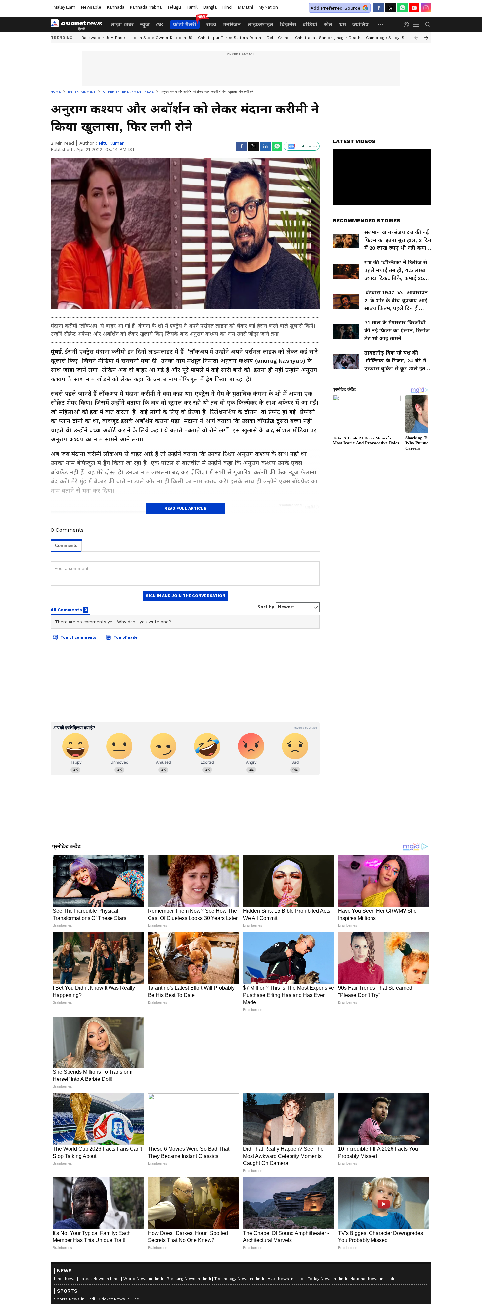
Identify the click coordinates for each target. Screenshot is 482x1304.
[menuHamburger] (416, 24)
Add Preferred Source (335, 7)
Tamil (192, 7)
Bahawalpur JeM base (103, 37)
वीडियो (310, 24)
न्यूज (145, 24)
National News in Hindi (372, 1278)
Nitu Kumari (112, 143)
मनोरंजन (232, 24)
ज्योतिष (360, 24)
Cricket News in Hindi (119, 1299)
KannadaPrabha (146, 7)
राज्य (211, 24)
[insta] (426, 7)
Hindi (227, 7)
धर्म (342, 24)
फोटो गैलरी (184, 24)
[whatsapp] (402, 7)
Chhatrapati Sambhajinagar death (327, 37)
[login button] (408, 24)
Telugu (174, 7)
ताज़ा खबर (122, 24)
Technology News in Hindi (239, 1278)
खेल (328, 24)
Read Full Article (185, 508)
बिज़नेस (288, 24)
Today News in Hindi (327, 1278)
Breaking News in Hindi (189, 1278)
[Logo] (79, 24)
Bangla (210, 7)
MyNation (268, 7)
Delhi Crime (278, 37)
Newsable (91, 7)
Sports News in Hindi (74, 1299)
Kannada (115, 7)
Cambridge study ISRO (388, 37)
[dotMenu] (381, 24)
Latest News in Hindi (99, 1278)
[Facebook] (378, 7)
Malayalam (64, 7)
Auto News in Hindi (286, 1278)
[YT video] (414, 7)
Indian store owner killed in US (161, 37)
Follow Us (308, 146)
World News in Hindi (143, 1278)
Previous (416, 37)
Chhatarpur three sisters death (229, 37)
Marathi (245, 7)
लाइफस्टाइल (260, 24)
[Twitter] (390, 7)
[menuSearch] (428, 24)
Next (426, 37)
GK (159, 24)
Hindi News (65, 1278)
